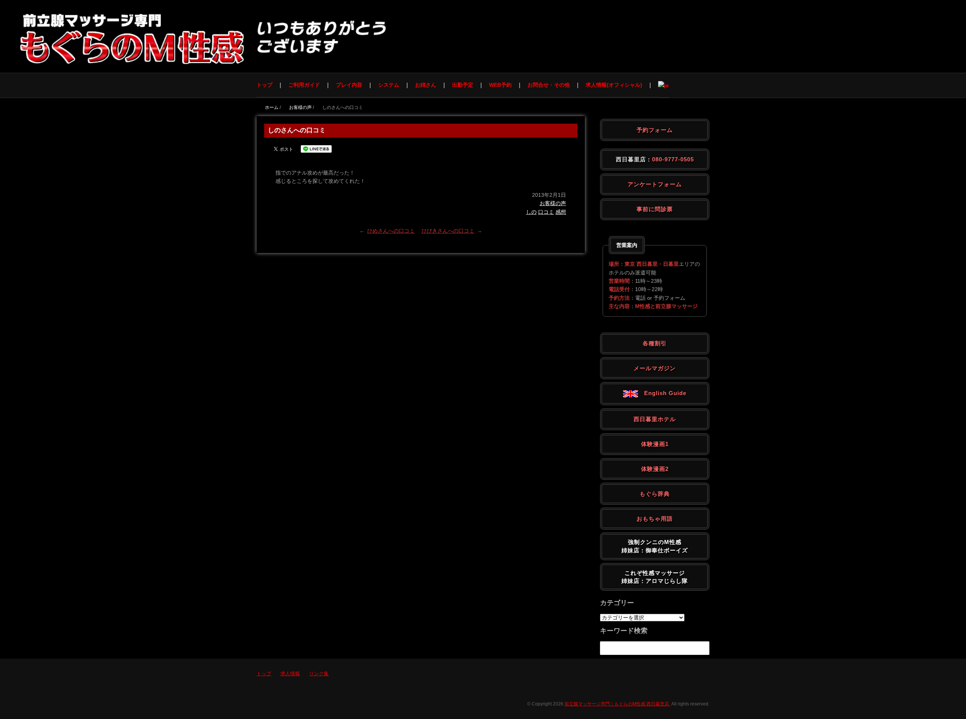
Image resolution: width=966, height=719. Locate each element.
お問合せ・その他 (549, 85)
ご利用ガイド (304, 85)
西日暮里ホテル (655, 419)
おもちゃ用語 (655, 518)
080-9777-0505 (673, 159)
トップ (264, 85)
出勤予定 (462, 85)
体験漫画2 (655, 469)
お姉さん (425, 85)
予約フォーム (655, 130)
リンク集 (319, 673)
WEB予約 (500, 85)
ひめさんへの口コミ (391, 231)
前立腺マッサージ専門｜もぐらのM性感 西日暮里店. (617, 704)
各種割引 (655, 343)
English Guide (662, 393)
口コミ (546, 212)
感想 (560, 212)
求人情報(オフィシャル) (614, 85)
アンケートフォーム (655, 184)
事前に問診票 (655, 209)
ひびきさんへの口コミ (447, 231)
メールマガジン (655, 368)
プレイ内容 (349, 85)
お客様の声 (553, 203)
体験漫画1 (655, 444)
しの (531, 212)
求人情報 (290, 673)
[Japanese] (663, 85)
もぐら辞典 (655, 494)
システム (388, 85)
